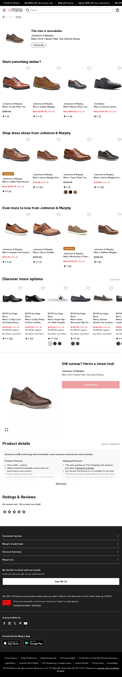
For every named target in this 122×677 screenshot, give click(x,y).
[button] (10, 17)
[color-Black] (55, 343)
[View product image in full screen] (6, 430)
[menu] (4, 10)
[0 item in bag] (117, 10)
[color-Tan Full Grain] (66, 192)
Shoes (18, 17)
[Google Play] (34, 643)
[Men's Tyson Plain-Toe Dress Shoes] (77, 154)
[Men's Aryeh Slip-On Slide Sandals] (58, 298)
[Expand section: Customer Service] (61, 536)
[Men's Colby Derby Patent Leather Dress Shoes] (35, 298)
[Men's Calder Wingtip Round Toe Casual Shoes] (47, 83)
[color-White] (50, 343)
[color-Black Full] (70, 192)
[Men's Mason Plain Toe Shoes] (77, 83)
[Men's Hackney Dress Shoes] (108, 83)
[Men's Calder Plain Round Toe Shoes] (16, 154)
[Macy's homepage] (3, 17)
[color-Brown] (75, 192)
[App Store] (11, 643)
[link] (16, 110)
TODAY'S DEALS (11, 3)
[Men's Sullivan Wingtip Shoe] (108, 229)
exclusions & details (84, 468)
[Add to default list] (28, 68)
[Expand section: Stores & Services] (61, 552)
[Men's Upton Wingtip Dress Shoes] (47, 154)
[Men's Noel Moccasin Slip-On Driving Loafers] (81, 298)
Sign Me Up (61, 581)
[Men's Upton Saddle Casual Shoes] (47, 229)
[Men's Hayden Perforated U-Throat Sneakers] (16, 229)
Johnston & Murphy (42, 35)
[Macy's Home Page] (15, 10)
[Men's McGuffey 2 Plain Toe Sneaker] (77, 229)
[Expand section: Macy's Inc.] (61, 560)
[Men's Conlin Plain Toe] (16, 83)
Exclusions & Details (21, 605)
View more (61, 483)
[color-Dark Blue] (59, 343)
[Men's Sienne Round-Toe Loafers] (103, 298)
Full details (38, 45)
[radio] (65, 192)
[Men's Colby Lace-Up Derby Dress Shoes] (12, 298)
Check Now (36, 605)
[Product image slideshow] (31, 398)
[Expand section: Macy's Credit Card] (61, 544)
